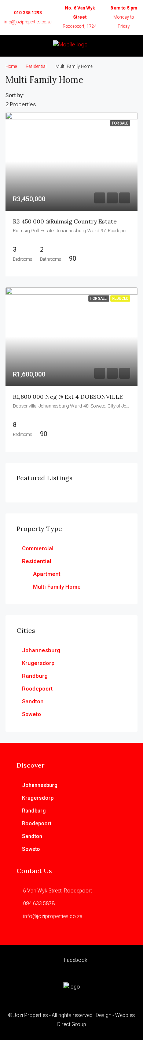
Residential (36, 66)
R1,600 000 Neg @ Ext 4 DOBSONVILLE (68, 396)
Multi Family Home (57, 587)
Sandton (33, 701)
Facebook (75, 960)
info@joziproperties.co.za (28, 21)
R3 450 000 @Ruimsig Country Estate (65, 221)
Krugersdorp (38, 663)
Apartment (46, 574)
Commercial (38, 548)
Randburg (35, 676)
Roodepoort (37, 688)
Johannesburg (41, 650)
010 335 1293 (28, 12)
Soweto (31, 714)
